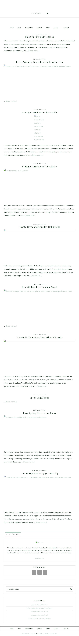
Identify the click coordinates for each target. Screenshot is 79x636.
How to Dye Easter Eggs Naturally (39, 473)
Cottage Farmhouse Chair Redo (39, 112)
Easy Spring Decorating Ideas (39, 413)
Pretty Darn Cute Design (48, 633)
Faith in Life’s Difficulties (39, 36)
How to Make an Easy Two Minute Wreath (39, 337)
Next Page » (16, 534)
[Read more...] (34, 51)
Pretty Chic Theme (29, 633)
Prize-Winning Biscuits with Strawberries (39, 62)
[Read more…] (39, 558)
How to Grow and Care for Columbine (39, 226)
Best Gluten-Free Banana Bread (39, 287)
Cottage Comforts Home (39, 4)
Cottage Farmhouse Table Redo (39, 166)
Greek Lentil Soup (39, 397)
